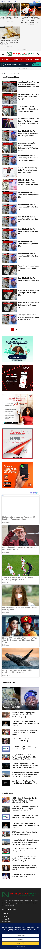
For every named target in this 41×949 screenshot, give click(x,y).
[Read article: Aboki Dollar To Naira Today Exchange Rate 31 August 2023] (9, 270)
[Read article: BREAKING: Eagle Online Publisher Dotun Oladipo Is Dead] (6, 876)
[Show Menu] (3, 54)
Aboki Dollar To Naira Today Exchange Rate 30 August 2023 (28, 292)
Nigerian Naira (15, 73)
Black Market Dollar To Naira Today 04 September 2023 (28, 231)
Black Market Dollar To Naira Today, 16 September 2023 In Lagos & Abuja (28, 133)
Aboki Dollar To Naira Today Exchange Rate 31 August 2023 (28, 268)
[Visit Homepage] (20, 54)
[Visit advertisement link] (20, 64)
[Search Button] (38, 54)
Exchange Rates (7, 94)
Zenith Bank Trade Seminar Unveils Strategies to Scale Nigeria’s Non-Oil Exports (24, 867)
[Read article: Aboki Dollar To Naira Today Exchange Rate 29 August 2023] (9, 307)
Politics (28, 59)
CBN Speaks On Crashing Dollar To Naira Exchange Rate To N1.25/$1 (27, 170)
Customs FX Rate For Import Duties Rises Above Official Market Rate (28, 109)
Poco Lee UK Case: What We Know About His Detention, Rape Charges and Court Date (25, 723)
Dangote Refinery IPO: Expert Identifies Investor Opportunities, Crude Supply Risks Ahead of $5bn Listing (25, 774)
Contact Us (6, 919)
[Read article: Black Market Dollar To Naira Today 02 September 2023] (9, 258)
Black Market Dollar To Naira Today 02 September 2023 (28, 256)
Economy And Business (9, 82)
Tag (8, 73)
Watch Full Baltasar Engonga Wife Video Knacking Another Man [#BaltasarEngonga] (23, 715)
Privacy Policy (6, 922)
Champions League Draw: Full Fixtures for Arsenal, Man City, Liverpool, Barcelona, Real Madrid (25, 809)
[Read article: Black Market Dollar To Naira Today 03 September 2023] (9, 245)
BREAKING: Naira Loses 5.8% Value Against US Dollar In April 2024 (28, 96)
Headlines (6, 59)
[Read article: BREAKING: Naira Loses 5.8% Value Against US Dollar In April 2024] (9, 98)
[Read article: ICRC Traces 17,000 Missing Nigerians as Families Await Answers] (6, 834)
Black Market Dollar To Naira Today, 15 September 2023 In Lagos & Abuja (28, 158)
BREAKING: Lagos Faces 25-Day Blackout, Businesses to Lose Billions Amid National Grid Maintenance (25, 766)
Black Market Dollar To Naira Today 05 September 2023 (28, 219)
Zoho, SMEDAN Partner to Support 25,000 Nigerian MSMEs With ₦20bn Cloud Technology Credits (24, 757)
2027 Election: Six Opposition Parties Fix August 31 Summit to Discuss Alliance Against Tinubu (24, 800)
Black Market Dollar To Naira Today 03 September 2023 (28, 243)
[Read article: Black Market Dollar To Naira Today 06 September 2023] (9, 209)
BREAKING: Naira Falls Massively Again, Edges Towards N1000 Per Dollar (28, 182)
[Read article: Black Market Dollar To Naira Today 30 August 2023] (9, 282)
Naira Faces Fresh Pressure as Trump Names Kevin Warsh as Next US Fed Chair (28, 84)
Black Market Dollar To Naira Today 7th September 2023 (28, 194)
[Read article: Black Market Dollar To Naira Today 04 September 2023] (9, 233)
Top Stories (17, 59)
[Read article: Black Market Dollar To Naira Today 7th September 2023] (9, 196)
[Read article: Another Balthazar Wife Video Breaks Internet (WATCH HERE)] (6, 741)
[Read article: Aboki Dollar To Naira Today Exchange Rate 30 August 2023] (9, 294)
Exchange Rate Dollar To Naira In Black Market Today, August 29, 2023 (28, 317)
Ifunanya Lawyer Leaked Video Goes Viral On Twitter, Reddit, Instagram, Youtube (24, 732)
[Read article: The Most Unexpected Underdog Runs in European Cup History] (6, 851)
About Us (5, 914)
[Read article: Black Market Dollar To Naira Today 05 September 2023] (9, 221)
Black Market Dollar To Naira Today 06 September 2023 (28, 207)
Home (3, 73)
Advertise (5, 916)
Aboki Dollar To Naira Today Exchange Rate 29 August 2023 (28, 305)
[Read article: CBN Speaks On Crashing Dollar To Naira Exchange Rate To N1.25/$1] (9, 172)
